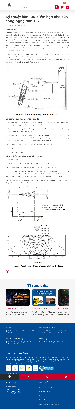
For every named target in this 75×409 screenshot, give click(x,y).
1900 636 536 (12, 387)
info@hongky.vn (13, 383)
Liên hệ (41, 396)
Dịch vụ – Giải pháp (45, 387)
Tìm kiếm (57, 7)
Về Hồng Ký (43, 383)
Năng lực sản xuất (45, 391)
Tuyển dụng (43, 400)
